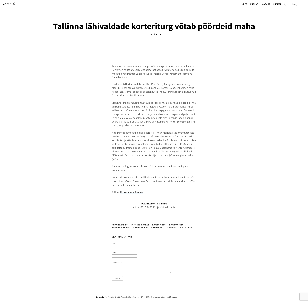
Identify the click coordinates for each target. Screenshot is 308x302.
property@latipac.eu (170, 297)
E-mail (114, 253)
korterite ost (186, 227)
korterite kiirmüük (140, 224)
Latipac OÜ (8, 4)
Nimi (113, 243)
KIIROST (254, 4)
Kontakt (265, 4)
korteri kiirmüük (120, 224)
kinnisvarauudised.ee (131, 192)
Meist (244, 4)
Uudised (277, 4)
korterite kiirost (177, 224)
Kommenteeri (117, 262)
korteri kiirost (159, 224)
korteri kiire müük (121, 227)
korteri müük (157, 227)
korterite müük (140, 227)
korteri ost (172, 227)
